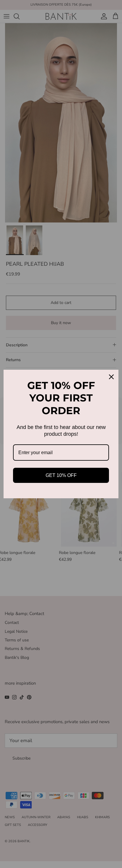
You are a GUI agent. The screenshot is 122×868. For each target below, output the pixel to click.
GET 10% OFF (61, 475)
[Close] (111, 377)
